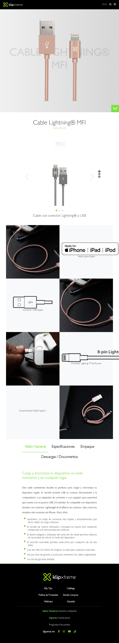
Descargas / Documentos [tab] (59, 457)
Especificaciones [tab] (63, 447)
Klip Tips (48, 589)
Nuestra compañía (68, 611)
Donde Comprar (71, 595)
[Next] (92, 176)
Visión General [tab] (35, 447)
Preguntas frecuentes (59, 625)
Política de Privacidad (48, 595)
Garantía (71, 602)
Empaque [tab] (87, 447)
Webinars (48, 602)
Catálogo (71, 589)
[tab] (56, 210)
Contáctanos (63, 618)
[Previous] (27, 176)
